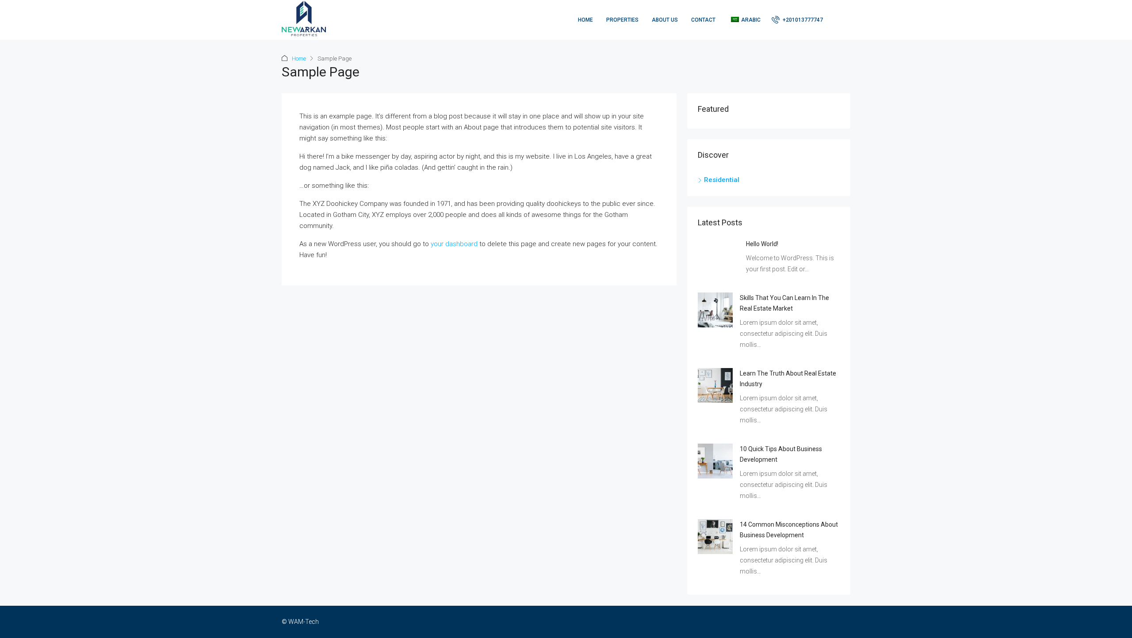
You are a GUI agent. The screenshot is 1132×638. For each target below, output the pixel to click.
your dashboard (454, 244)
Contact (703, 20)
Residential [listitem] (721, 180)
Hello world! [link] (762, 243)
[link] (715, 309)
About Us (665, 20)
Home (585, 20)
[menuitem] (797, 19)
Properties (622, 20)
